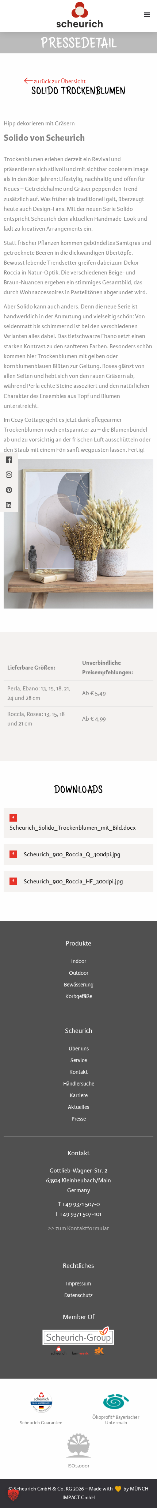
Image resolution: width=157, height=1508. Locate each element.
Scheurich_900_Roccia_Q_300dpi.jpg (71, 854)
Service (78, 1060)
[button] (13, 1495)
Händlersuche (78, 1083)
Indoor (78, 961)
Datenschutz (78, 1295)
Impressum (78, 1283)
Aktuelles (78, 1107)
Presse (79, 1118)
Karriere (79, 1095)
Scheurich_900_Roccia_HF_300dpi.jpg (73, 881)
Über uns (79, 1048)
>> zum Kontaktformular (78, 1228)
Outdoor (78, 973)
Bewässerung (78, 984)
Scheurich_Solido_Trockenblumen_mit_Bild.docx (72, 827)
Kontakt (78, 1072)
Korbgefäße (78, 996)
